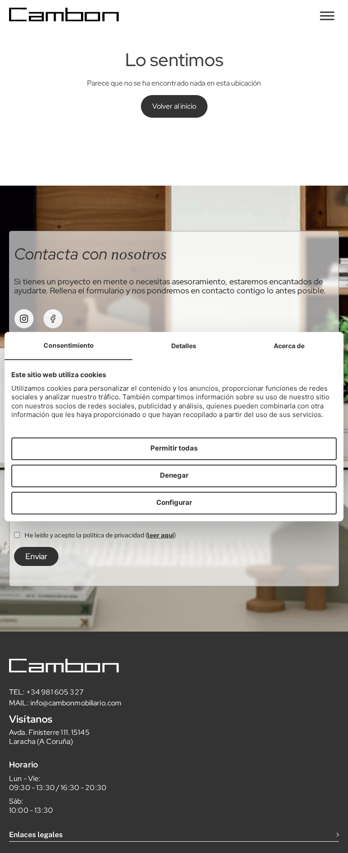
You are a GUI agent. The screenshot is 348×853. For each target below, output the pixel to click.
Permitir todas (174, 448)
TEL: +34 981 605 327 (46, 692)
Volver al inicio (174, 106)
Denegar (174, 475)
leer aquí (160, 535)
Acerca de (289, 346)
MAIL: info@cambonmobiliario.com (65, 703)
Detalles (183, 346)
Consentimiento (69, 345)
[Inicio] (64, 19)
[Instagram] (24, 319)
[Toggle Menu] (327, 15)
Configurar (174, 502)
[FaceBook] (53, 319)
